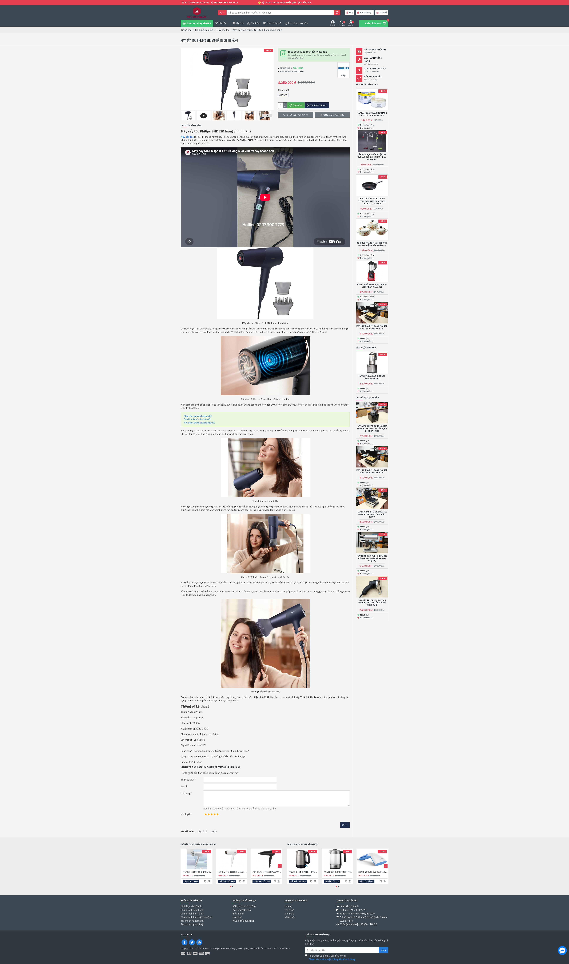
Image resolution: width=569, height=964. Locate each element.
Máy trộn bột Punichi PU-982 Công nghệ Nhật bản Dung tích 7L (372, 558)
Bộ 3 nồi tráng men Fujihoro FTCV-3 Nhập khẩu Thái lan (372, 244)
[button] (186, 115)
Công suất (283, 90)
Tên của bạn (187, 779)
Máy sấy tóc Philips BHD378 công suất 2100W (197, 872)
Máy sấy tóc (222, 29)
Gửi (343, 825)
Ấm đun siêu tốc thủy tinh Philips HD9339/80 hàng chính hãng (338, 872)
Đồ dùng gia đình (204, 29)
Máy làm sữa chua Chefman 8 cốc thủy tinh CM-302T (372, 114)
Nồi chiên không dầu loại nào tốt (199, 422)
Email (184, 786)
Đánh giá (185, 814)
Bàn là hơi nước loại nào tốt (197, 419)
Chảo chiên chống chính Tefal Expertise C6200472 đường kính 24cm (372, 201)
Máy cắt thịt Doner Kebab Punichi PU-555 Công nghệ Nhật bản (372, 603)
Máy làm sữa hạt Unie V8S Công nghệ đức (372, 377)
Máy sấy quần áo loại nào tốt (198, 416)
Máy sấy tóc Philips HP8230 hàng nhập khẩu (266, 872)
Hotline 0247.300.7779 (297, 115)
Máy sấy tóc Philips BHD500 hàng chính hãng (232, 872)
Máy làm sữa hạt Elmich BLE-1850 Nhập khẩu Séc (372, 285)
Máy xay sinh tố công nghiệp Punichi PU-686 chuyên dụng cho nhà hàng (372, 428)
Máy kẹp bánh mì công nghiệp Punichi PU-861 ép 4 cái (371, 327)
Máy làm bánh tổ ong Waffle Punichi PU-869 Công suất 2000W (372, 514)
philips (214, 831)
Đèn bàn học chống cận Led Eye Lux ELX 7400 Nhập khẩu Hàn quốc (372, 157)
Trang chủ (186, 29)
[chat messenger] (562, 951)
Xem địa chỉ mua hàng (333, 115)
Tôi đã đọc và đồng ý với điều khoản (331, 957)
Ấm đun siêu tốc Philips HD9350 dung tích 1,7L (303, 872)
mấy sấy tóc (203, 831)
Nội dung (185, 793)
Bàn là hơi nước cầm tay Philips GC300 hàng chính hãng (372, 872)
